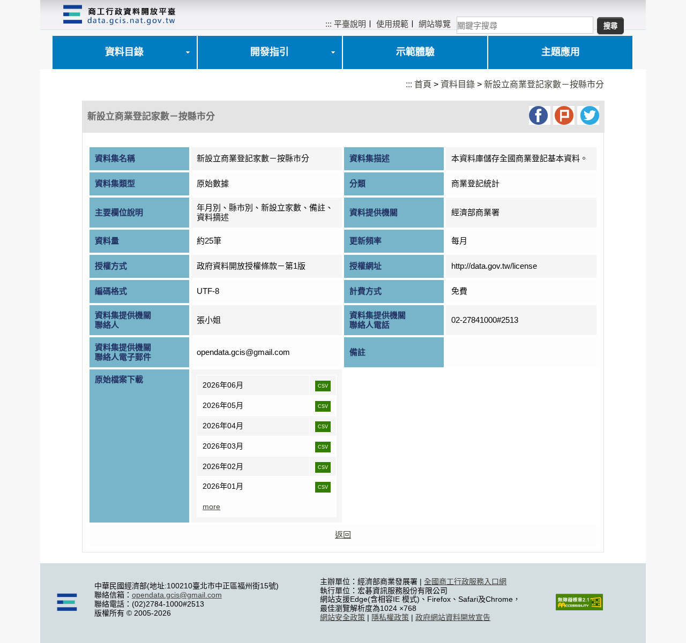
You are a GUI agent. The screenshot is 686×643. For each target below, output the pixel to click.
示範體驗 (415, 52)
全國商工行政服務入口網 (465, 581)
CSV (323, 386)
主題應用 (560, 52)
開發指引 (269, 52)
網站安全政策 (342, 617)
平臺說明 (350, 23)
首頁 (422, 84)
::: (328, 23)
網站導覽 (435, 23)
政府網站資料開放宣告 (452, 617)
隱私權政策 (390, 617)
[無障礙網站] (579, 607)
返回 (343, 534)
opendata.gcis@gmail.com (177, 595)
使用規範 (392, 23)
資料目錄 (124, 52)
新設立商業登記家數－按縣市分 (544, 84)
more (211, 506)
